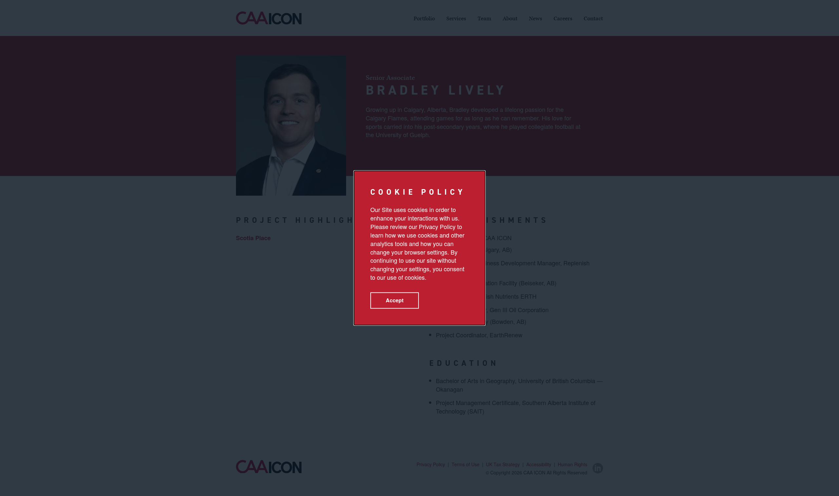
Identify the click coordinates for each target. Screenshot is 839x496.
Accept (394, 300)
